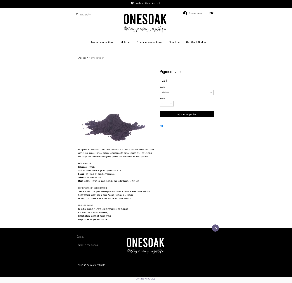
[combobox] (187, 92)
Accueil (82, 57)
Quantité (163, 87)
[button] (211, 13)
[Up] (215, 228)
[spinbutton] (167, 103)
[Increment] (171, 103)
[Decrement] (162, 103)
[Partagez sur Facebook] (161, 126)
